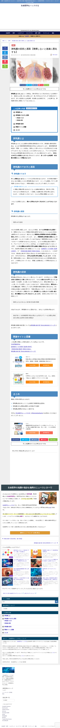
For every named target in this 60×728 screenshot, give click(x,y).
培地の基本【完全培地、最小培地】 (13, 538)
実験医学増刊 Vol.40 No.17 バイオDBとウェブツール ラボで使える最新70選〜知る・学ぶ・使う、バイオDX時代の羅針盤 (41, 427)
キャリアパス (29, 32)
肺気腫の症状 (19, 123)
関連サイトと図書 (20, 127)
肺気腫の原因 (19, 120)
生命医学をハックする (8, 505)
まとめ (17, 130)
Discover (4, 711)
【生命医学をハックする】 (23, 413)
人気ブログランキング (29, 593)
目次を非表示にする (31, 108)
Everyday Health (5, 712)
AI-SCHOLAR (5, 720)
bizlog (3, 714)
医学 (14, 32)
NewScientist (5, 707)
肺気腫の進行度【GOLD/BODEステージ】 (43, 325)
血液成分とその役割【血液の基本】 (21, 346)
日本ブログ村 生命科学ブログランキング (12, 593)
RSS (3, 693)
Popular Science (5, 709)
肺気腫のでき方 (20, 117)
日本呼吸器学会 (15, 344)
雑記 (53, 32)
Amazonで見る (32, 365)
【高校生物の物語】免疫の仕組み (30, 251)
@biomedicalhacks (37, 413)
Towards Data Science (7, 719)
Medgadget (4, 715)
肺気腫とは (18, 112)
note (50, 507)
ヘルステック (21, 32)
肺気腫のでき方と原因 (21, 115)
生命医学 (27, 36)
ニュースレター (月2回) (7, 692)
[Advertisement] (30, 18)
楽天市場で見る (46, 365)
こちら (53, 652)
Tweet (5, 53)
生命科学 (8, 32)
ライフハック (46, 32)
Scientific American (6, 706)
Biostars (4, 717)
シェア (5, 49)
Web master (55, 54)
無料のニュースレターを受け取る (30, 532)
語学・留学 (37, 32)
